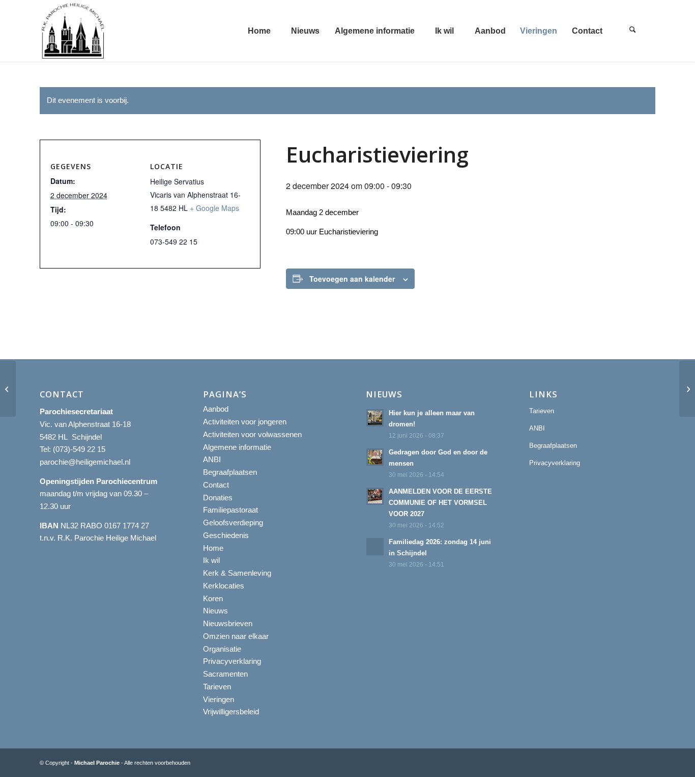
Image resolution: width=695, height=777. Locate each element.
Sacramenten (225, 673)
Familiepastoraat (230, 509)
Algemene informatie (237, 447)
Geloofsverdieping (233, 522)
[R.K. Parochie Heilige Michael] (73, 31)
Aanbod (215, 409)
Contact (216, 484)
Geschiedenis (226, 535)
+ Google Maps (214, 208)
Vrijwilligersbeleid (231, 711)
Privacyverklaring (232, 661)
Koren (213, 598)
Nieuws (215, 610)
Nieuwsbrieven (227, 623)
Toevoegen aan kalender (352, 279)
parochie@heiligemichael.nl (85, 462)
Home (213, 548)
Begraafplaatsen (230, 472)
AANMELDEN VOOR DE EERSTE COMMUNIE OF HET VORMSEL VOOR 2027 (440, 502)
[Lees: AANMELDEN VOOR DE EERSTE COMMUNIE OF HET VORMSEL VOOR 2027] (375, 496)
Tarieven (217, 686)
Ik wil (211, 560)
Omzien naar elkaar (236, 636)
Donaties (218, 497)
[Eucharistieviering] (8, 389)
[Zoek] (632, 31)
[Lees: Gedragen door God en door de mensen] (375, 457)
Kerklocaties (223, 585)
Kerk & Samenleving (237, 573)
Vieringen (218, 699)
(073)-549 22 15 (79, 449)
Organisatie (222, 649)
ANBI (212, 459)
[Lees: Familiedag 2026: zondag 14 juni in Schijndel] (375, 547)
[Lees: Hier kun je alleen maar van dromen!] (375, 418)
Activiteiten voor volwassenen (252, 434)
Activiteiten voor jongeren (244, 421)
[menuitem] (259, 31)
